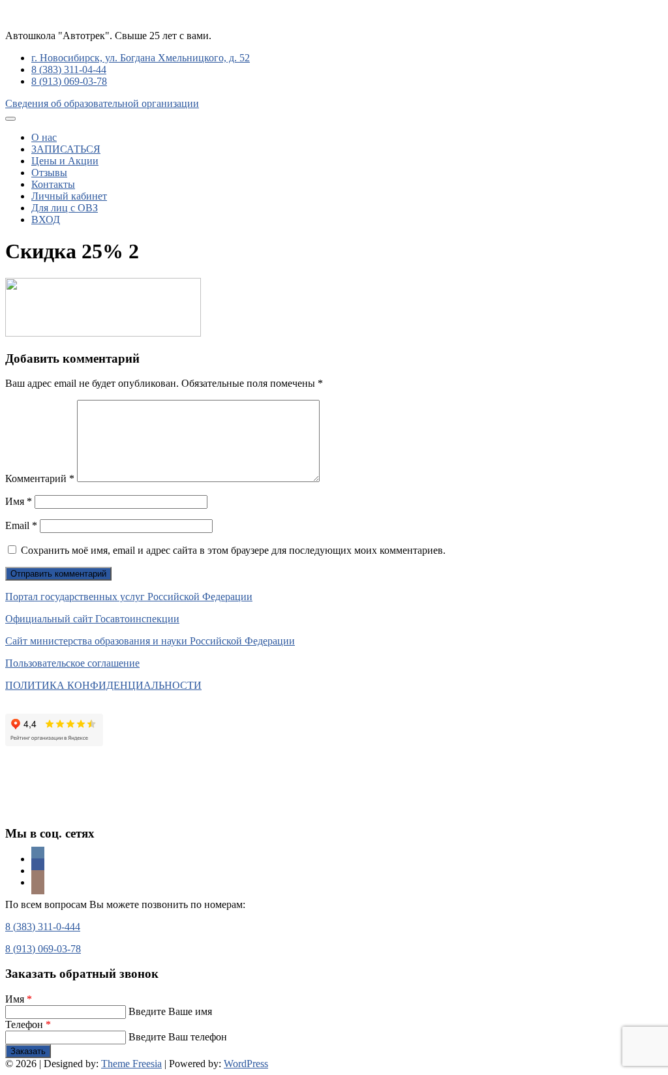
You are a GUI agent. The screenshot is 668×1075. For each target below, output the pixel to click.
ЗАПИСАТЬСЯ (65, 149)
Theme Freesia (131, 1063)
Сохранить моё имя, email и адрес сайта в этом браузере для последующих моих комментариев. (233, 550)
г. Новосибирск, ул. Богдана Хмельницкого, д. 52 (140, 57)
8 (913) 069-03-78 (69, 81)
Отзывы (49, 172)
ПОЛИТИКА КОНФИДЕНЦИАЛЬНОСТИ (103, 685)
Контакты (53, 184)
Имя (18, 501)
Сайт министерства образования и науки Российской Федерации (150, 640)
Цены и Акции (65, 160)
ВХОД (45, 219)
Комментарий (39, 478)
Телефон (28, 1024)
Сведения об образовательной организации (102, 103)
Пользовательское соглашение (72, 663)
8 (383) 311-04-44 (68, 69)
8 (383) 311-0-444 (42, 926)
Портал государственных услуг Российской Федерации (128, 596)
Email (21, 525)
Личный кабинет (69, 196)
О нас (44, 137)
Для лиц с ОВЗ (64, 207)
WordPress (246, 1063)
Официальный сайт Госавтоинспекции (92, 618)
